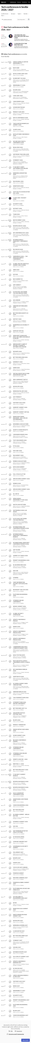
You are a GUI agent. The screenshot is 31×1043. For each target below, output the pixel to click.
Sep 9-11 (3, 78)
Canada (15, 70)
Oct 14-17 (4, 362)
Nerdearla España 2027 (20, 925)
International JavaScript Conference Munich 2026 (21, 543)
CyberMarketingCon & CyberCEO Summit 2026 (20, 647)
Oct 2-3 (3, 279)
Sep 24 (3, 204)
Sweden (15, 469)
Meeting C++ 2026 (18, 764)
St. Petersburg (25, 484)
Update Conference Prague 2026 (19, 631)
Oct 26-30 (4, 527)
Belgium (27, 155)
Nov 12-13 (4, 619)
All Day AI (16, 494)
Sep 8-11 (3, 68)
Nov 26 (3, 770)
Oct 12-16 (4, 335)
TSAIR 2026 (16, 214)
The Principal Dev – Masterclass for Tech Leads (21, 36)
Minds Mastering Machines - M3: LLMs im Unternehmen (20, 418)
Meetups (19, 2)
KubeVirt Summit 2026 (20, 407)
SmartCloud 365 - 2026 (20, 759)
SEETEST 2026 (17, 319)
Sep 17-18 (4, 134)
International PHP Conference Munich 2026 (21, 527)
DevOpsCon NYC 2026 (19, 226)
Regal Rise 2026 (18, 147)
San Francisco (25, 381)
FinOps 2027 (16, 862)
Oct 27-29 (4, 550)
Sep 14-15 (4, 101)
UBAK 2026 (16, 269)
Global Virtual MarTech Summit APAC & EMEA (21, 264)
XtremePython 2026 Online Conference (19, 702)
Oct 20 (3, 446)
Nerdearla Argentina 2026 (20, 173)
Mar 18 (3, 920)
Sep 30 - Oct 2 (5, 256)
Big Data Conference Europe (19, 740)
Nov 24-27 (4, 740)
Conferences (13, 2)
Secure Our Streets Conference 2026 (19, 142)
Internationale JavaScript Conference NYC (20, 241)
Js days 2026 (17, 129)
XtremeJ (15, 577)
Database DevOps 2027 (20, 952)
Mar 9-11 (3, 903)
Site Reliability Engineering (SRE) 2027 (20, 897)
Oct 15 (3, 386)
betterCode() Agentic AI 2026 (20, 313)
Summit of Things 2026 (20, 555)
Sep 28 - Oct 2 (5, 220)
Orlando (23, 941)
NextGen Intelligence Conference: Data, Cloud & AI (21, 662)
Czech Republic (21, 642)
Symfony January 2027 (20, 841)
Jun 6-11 (3, 968)
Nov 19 (3, 720)
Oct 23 (3, 498)
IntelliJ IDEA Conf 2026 (20, 73)
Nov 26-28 (4, 764)
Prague (23, 622)
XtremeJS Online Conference (18, 601)
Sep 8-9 (3, 73)
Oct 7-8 (3, 325)
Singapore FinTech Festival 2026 (19, 713)
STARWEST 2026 (18, 160)
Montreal (24, 69)
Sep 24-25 (4, 198)
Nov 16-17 (4, 661)
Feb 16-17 (4, 873)
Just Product (17, 397)
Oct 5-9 (3, 300)
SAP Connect (17, 285)
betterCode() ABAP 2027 (20, 935)
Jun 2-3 (3, 961)
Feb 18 (3, 878)
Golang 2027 (17, 947)
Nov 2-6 (3, 565)
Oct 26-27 (4, 518)
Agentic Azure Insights (20, 429)
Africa (20, 92)
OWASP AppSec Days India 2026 (21, 730)
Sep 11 (3, 95)
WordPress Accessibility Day (21, 325)
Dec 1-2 (3, 793)
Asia (19, 716)
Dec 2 (3, 1010)
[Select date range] (29, 19)
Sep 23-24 (4, 186)
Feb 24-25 (4, 888)
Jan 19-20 (4, 846)
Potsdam (24, 656)
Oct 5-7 (3, 285)
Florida (27, 941)
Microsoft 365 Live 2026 (20, 589)
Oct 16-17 (4, 424)
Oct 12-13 (4, 344)
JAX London (16, 300)
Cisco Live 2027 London (20, 867)
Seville (25, 13)
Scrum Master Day (19, 107)
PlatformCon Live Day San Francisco (21, 889)
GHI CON (15, 826)
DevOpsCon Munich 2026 (20, 781)
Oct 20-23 (4, 440)
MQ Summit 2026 (18, 455)
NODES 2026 (16, 626)
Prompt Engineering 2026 (21, 560)
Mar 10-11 (4, 908)
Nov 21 (3, 729)
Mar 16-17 (4, 914)
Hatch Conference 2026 (20, 117)
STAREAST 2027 (17, 940)
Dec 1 (3, 799)
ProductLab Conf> (19, 112)
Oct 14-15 (4, 368)
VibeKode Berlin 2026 (19, 691)
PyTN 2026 (16, 446)
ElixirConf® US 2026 (19, 78)
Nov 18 (3, 1004)
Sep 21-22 (4, 167)
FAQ (29, 2)
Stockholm (24, 468)
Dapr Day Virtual (18, 331)
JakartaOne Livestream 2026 (20, 799)
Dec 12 (3, 826)
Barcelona (24, 363)
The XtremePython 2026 (21, 697)
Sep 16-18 (4, 118)
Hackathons (24, 2)
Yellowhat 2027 (18, 852)
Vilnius (23, 441)
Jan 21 (3, 858)
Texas (26, 649)
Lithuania (15, 442)
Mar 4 (3, 897)
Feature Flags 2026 (19, 402)
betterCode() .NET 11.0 (20, 708)
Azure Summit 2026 (19, 735)
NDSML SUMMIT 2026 (19, 606)
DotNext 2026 (17, 208)
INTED (15, 902)
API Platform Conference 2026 (21, 134)
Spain (19, 13)
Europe (13, 13)
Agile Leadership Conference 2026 (18, 793)
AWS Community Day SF (20, 379)
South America (21, 177)
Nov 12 (3, 626)
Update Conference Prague (19, 620)
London (23, 301)
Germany (27, 113)
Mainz (23, 221)
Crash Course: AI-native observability (20, 62)
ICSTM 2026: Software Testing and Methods (20, 292)
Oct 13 (3, 357)
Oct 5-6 (3, 292)
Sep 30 (3, 264)
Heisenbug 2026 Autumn (20, 424)
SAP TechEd (16, 549)
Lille (23, 137)
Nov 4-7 (3, 589)
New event (26, 1040)
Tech (2, 15)
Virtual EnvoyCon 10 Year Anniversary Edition (21, 374)
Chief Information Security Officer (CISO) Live (20, 583)
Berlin (23, 113)
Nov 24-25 (4, 735)
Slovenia (15, 321)
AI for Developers (18, 837)
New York (24, 148)
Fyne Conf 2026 (18, 95)
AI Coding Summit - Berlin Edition (21, 815)
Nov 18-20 (4, 713)
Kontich (23, 155)
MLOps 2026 (16, 720)
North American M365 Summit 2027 (20, 915)
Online (22, 64)
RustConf (16, 68)
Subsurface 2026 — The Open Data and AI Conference (20, 258)
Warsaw (23, 103)
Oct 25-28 (4, 510)
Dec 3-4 (3, 38)
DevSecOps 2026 (18, 386)
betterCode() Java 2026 (20, 357)
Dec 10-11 (4, 46)
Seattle (23, 969)
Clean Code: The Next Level (19, 198)
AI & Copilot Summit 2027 (21, 956)
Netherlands (16, 98)
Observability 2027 (19, 990)
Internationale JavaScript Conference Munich (20, 535)
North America (20, 70)
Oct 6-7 (3, 319)
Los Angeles (24, 521)
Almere (23, 853)
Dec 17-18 (4, 837)
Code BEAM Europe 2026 (20, 434)
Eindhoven (24, 97)
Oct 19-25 (4, 430)
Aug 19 (3, 986)
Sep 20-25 (4, 160)
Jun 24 (3, 981)
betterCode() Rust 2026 (20, 769)
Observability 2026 (19, 85)
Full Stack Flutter (19, 474)
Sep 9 (3, 990)
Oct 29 (3, 560)
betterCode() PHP (18, 809)
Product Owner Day (19, 724)
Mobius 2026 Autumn (19, 461)
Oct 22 (3, 494)
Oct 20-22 (4, 434)
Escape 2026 (17, 90)
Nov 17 (3, 697)
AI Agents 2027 (17, 995)
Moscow (23, 187)
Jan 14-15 (4, 841)
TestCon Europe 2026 (20, 440)
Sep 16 (3, 123)
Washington (16, 971)
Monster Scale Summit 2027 (20, 909)
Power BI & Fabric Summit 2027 (21, 883)
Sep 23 (3, 192)
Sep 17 (3, 141)
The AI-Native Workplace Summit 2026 (21, 124)
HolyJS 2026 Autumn (19, 504)
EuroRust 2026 (17, 362)
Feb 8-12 (3, 867)
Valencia (24, 904)
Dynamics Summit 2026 (20, 821)
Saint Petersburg (25, 353)
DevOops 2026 (17, 351)
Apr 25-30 (4, 940)
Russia (27, 187)
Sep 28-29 (4, 214)
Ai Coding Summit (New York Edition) (20, 684)
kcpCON (15, 274)
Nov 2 (3, 571)
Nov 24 (3, 747)
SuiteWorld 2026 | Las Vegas (20, 511)
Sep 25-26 (4, 208)
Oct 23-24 (4, 504)
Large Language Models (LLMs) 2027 (20, 976)
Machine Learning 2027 (20, 877)
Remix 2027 (16, 986)
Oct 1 (3, 270)
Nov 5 (3, 594)
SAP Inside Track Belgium (21, 154)
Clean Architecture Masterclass (20, 44)
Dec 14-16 (4, 831)
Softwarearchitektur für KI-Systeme (20, 831)
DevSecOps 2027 (18, 920)
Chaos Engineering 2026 (20, 805)
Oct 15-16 (4, 397)
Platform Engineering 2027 (20, 1005)
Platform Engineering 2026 (20, 595)
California (15, 162)
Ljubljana (24, 320)
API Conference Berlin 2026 (20, 670)
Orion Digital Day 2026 (20, 391)
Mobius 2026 (17, 483)
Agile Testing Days (19, 655)
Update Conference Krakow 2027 (19, 961)
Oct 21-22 (4, 451)
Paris (23, 215)
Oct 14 (3, 379)
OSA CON (15, 570)
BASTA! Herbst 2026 (19, 220)
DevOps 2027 (17, 858)
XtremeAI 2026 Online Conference (20, 753)
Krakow (23, 964)
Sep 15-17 (4, 112)
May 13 (3, 947)
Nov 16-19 (4, 655)
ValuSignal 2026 (18, 181)
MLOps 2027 (16, 1010)
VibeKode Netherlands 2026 (20, 306)
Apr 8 (3, 931)
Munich (23, 398)
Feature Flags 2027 (19, 981)
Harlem (23, 436)
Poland (27, 103)
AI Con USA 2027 (17, 968)
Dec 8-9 (3, 821)
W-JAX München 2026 (19, 565)
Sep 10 (3, 85)
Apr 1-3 (3, 925)
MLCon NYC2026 (18, 249)
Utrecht (23, 308)
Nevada (15, 287)
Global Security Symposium (18, 614)
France (25, 137)
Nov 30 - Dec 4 (5, 774)
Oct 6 (3, 313)
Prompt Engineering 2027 (21, 1000)
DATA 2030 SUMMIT (18, 467)
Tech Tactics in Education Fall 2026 (21, 192)
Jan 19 (3, 852)
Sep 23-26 (4, 181)
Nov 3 (3, 577)
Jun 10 (3, 975)
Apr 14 (3, 936)
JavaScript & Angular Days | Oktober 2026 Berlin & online (21, 337)
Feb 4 (3, 863)
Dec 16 (3, 1015)
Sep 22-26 (4, 173)
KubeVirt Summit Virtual (21, 412)
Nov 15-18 (4, 647)
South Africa (16, 92)
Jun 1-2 (3, 956)
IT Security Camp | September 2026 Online (20, 167)
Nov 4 (3, 582)
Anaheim (24, 161)
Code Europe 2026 (18, 101)
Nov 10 (3, 600)
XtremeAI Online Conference (18, 747)
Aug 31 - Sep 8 (5, 62)
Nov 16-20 (4, 669)
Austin (23, 649)
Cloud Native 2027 (18, 931)
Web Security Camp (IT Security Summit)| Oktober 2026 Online (20, 345)
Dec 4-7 (3, 814)
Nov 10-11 (4, 606)
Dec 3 (3, 805)
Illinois (27, 79)
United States (16, 80)
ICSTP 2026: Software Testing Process (20, 519)
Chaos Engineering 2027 (20, 1015)
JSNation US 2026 (18, 676)
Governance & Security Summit (20, 846)
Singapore (24, 715)
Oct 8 (3, 331)
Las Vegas (24, 286)
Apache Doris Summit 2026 (21, 478)
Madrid (23, 280)
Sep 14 (3, 107)
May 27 (3, 952)
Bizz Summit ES (18, 279)
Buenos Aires (25, 175)
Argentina (15, 177)
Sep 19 (3, 154)
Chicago (23, 79)
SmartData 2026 (18, 186)
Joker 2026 (16, 367)
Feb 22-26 (4, 882)
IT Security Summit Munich (19, 775)
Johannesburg (25, 91)
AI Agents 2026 (17, 203)
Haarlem (24, 456)
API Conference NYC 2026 (21, 232)
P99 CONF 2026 (17, 450)
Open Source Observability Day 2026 (20, 499)
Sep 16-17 (4, 129)
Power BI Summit (18, 873)
